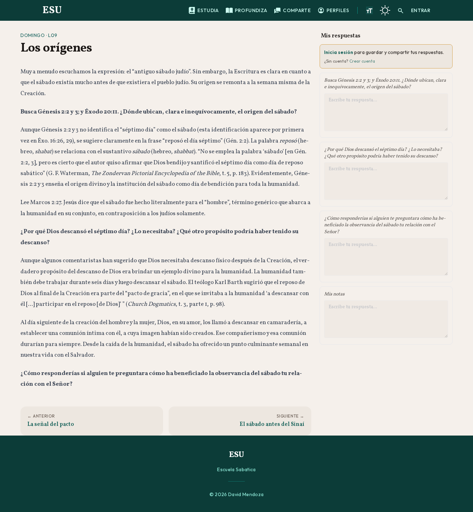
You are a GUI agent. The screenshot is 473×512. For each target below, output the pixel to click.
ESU (52, 10)
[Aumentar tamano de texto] (369, 10)
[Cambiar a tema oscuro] (385, 10)
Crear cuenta (362, 61)
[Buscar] (400, 10)
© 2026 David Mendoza (236, 494)
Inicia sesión (338, 52)
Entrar (420, 10)
